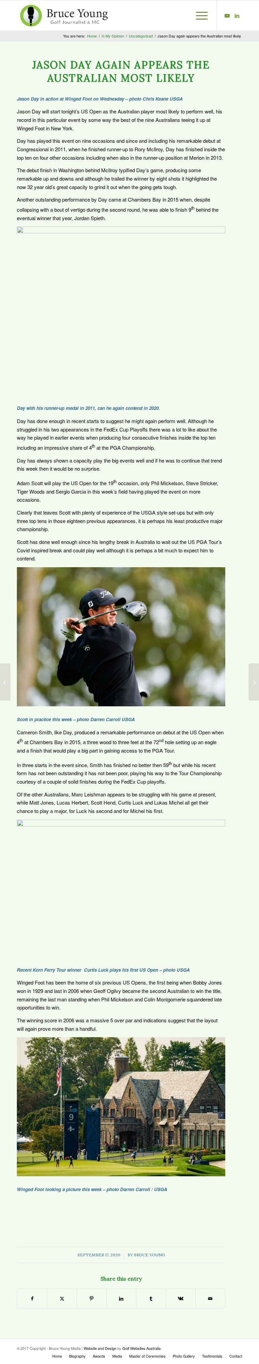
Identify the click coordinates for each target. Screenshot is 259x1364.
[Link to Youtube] (227, 15)
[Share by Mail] (210, 1298)
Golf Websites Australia (141, 1348)
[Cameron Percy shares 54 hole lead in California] (5, 682)
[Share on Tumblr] (151, 1298)
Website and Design (100, 1348)
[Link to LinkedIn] (237, 15)
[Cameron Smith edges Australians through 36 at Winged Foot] (254, 682)
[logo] (64, 15)
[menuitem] (198, 15)
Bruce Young (149, 1254)
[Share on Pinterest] (91, 1298)
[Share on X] (62, 1298)
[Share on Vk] (180, 1298)
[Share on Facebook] (32, 1298)
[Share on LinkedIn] (121, 1298)
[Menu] (198, 15)
